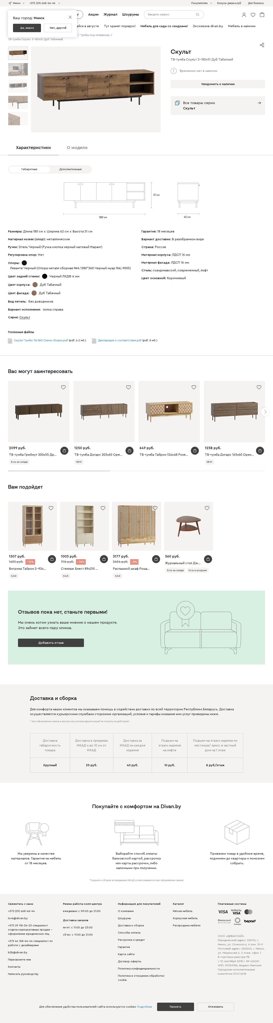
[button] (244, 15)
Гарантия (124, 947)
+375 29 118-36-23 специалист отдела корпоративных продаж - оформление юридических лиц (30, 929)
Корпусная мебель (185, 918)
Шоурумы (130, 14)
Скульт (24, 317)
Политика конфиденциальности (139, 968)
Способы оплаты (129, 932)
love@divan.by (18, 918)
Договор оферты (129, 961)
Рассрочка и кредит (131, 940)
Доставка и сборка (131, 925)
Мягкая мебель (182, 911)
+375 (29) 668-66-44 (21, 911)
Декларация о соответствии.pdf (119, 340)
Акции (93, 14)
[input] (174, 14)
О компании (126, 911)
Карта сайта (126, 954)
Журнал (110, 14)
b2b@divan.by (17, 952)
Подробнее (144, 1006)
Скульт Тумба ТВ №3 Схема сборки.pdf (41, 340)
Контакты (14, 966)
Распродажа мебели (186, 925)
